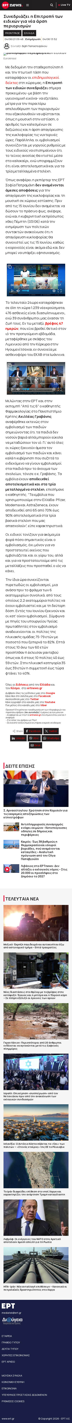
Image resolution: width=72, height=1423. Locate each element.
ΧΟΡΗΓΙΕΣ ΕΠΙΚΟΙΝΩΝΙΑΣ (16, 1355)
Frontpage (12, 33)
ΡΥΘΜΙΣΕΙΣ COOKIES (13, 1401)
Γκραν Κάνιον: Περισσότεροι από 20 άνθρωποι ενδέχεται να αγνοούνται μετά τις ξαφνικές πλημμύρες (32, 1045)
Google (50, 693)
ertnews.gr (35, 714)
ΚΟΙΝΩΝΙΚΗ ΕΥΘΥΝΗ (13, 1382)
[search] (51, 5)
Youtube (50, 702)
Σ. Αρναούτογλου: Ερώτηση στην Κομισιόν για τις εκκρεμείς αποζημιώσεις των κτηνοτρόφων (35, 813)
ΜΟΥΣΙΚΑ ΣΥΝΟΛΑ (12, 1375)
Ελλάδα (45, 685)
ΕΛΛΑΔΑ (29, 33)
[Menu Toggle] (27, 5)
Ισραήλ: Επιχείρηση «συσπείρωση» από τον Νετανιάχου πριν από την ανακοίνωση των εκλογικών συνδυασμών (30, 1096)
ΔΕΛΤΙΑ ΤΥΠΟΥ (10, 1348)
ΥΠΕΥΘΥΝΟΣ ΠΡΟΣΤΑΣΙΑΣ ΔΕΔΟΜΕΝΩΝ (24, 1394)
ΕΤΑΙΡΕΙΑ (7, 1336)
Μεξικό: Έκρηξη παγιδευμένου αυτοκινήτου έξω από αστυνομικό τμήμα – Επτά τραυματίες (33, 946)
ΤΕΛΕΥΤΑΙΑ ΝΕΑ (22, 899)
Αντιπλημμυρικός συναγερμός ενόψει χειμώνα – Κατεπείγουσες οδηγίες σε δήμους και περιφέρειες (44, 829)
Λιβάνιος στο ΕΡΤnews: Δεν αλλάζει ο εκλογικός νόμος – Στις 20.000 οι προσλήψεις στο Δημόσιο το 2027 (44, 871)
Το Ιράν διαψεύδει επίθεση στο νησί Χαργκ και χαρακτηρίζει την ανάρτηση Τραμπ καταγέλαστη (34, 1193)
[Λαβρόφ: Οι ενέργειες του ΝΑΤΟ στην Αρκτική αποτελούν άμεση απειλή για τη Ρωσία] (36, 1218)
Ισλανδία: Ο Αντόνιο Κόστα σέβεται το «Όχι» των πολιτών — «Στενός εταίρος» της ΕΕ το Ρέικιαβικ (34, 1145)
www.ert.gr (8, 1418)
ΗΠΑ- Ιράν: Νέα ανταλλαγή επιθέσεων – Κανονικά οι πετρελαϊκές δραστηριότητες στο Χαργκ (35, 1288)
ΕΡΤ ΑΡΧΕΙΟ (8, 1361)
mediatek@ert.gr (11, 1312)
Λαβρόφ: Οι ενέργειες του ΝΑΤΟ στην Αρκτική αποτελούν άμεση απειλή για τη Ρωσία (32, 1240)
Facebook (44, 696)
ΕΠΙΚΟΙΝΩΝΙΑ (9, 1388)
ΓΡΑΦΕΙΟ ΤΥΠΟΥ (11, 1342)
